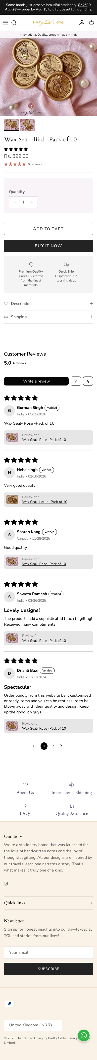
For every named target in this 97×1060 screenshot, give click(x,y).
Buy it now (48, 246)
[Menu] (5, 22)
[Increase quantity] (33, 202)
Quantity (17, 191)
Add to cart (48, 229)
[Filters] (76, 381)
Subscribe (48, 968)
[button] (16, 149)
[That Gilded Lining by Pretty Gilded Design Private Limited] (48, 22)
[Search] (16, 22)
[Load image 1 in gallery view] (48, 77)
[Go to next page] (62, 746)
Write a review (36, 381)
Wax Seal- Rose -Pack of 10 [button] (44, 439)
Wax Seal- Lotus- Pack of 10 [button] (44, 501)
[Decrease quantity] (13, 202)
